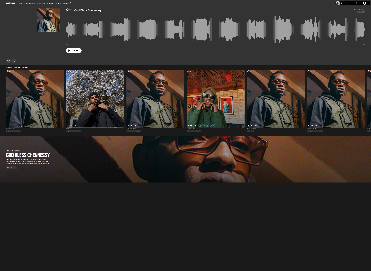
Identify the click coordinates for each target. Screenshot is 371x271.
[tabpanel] (215, 29)
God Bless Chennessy (88, 10)
